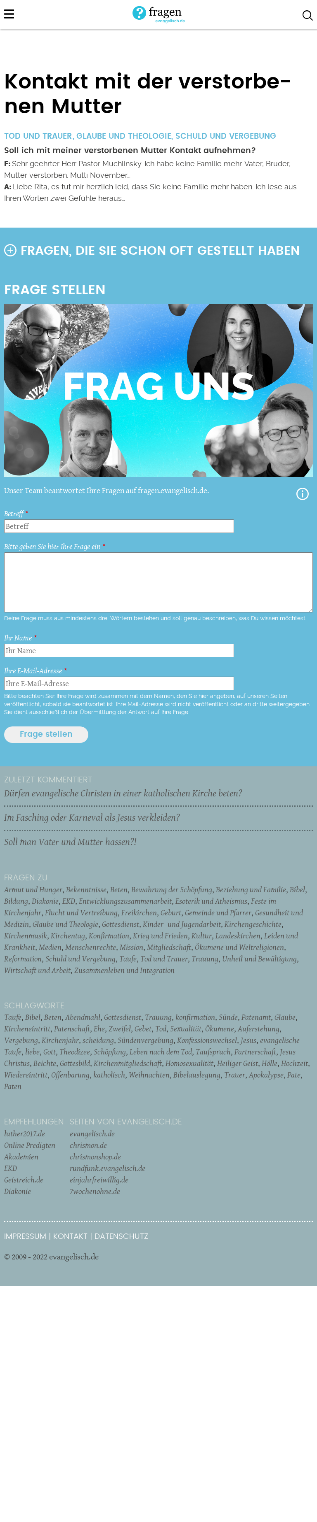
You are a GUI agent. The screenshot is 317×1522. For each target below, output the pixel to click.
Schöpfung (110, 1051)
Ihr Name (18, 637)
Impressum (25, 1236)
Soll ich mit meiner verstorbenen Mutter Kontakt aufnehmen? (130, 151)
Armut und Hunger (33, 889)
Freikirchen (139, 912)
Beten (119, 889)
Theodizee (74, 1051)
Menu (9, 14)
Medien (50, 947)
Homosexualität (189, 1063)
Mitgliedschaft (169, 947)
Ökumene (219, 1028)
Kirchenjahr (60, 1040)
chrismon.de (88, 1145)
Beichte (44, 1063)
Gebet (143, 1028)
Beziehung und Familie (251, 889)
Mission (131, 947)
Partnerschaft (255, 1051)
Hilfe (302, 494)
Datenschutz (121, 1236)
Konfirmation (109, 935)
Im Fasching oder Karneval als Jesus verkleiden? (92, 817)
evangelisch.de (92, 1133)
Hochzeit (294, 1063)
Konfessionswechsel (207, 1040)
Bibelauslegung (196, 1074)
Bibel (297, 889)
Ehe (99, 1028)
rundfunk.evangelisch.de (107, 1168)
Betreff (13, 513)
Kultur (202, 935)
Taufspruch (213, 1051)
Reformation (23, 958)
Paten (12, 1086)
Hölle (269, 1063)
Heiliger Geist (237, 1063)
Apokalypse (266, 1074)
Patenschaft (72, 1028)
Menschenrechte (90, 947)
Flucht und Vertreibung (81, 912)
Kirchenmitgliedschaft (128, 1063)
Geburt (171, 912)
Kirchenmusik (25, 935)
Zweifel (120, 1028)
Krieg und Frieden (160, 935)
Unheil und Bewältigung (259, 958)
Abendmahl (82, 1017)
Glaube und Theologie (123, 136)
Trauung (205, 958)
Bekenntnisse (86, 889)
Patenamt (256, 1017)
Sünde (228, 1017)
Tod (160, 1028)
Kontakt (70, 1236)
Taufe (128, 958)
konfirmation (195, 1017)
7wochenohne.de (95, 1191)
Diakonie (45, 901)
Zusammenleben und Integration (124, 970)
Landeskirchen (237, 935)
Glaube (285, 1017)
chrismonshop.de (95, 1156)
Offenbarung (70, 1074)
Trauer (234, 1074)
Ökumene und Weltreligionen (239, 947)
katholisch (109, 1074)
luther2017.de (24, 1133)
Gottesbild (75, 1063)
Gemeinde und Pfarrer (218, 912)
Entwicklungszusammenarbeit (125, 901)
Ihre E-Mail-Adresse (33, 670)
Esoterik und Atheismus (211, 901)
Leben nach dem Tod (161, 1051)
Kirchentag (68, 935)
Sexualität (185, 1028)
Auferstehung (258, 1028)
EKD (68, 901)
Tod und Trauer (164, 958)
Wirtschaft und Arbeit (37, 970)
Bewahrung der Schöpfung (171, 889)
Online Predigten (29, 1145)
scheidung (98, 1040)
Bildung (16, 901)
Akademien (21, 1156)
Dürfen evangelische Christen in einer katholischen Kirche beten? (123, 793)
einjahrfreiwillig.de (99, 1179)
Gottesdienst (120, 924)
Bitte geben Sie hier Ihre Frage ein (52, 546)
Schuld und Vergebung (225, 136)
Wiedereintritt (25, 1074)
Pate (293, 1074)
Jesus (248, 1040)
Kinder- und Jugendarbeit (182, 924)
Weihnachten (149, 1074)
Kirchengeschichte (253, 924)
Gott (49, 1051)
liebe (32, 1051)
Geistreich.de (23, 1179)
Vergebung (21, 1040)
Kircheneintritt (27, 1028)
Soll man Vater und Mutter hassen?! (70, 842)
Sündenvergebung (145, 1040)
